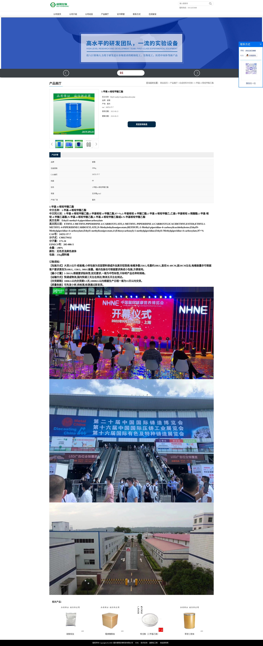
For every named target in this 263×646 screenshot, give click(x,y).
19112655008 (192, 8)
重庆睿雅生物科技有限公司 (123, 643)
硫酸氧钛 (70, 634)
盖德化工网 (153, 643)
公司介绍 (73, 14)
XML (137, 643)
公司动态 (89, 14)
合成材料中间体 (186, 83)
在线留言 (152, 14)
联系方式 (137, 14)
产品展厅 (105, 14)
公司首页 (57, 14)
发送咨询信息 (141, 124)
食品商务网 (164, 643)
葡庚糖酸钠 (110, 634)
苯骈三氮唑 (189, 634)
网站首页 (164, 83)
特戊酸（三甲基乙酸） (149, 634)
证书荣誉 (121, 14)
